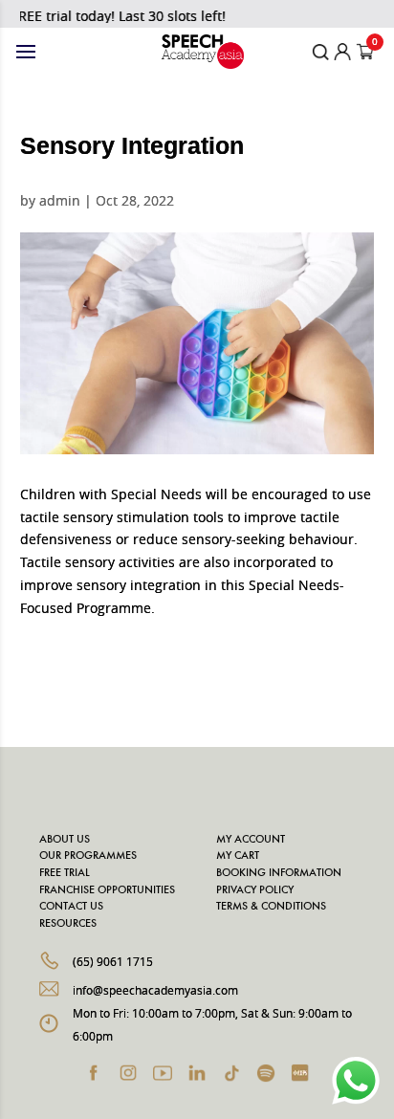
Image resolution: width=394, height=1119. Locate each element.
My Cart (237, 856)
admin (59, 200)
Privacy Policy (255, 890)
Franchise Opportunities (107, 890)
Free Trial (64, 873)
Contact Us (71, 906)
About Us (64, 840)
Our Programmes (88, 856)
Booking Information (278, 873)
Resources (68, 924)
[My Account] (343, 51)
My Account (250, 840)
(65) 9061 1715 (113, 961)
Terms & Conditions (271, 906)
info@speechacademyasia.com (155, 990)
